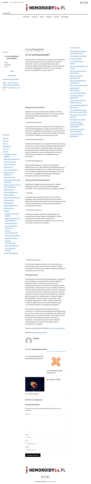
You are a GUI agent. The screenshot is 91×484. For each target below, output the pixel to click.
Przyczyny (35, 17)
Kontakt (22, 2)
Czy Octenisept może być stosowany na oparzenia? (34, 357)
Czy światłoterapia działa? (78, 56)
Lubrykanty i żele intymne (12, 198)
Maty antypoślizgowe (12, 246)
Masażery (7, 211)
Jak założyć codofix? (54, 379)
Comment (27, 414)
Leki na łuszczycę (9, 190)
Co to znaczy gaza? (32, 394)
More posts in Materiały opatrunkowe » (56, 351)
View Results (12, 75)
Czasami (7, 65)
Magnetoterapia (9, 200)
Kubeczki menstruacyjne (12, 159)
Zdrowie (5, 152)
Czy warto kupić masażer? (78, 93)
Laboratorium (8, 167)
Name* (27, 434)
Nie (6, 67)
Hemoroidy (26, 17)
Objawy (42, 17)
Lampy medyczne (9, 177)
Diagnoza (49, 17)
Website (27, 447)
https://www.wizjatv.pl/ (57, 328)
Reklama (16, 2)
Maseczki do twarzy (11, 223)
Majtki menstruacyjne (11, 206)
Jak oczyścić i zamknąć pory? (79, 85)
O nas (11, 2)
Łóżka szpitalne (9, 195)
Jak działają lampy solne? (78, 120)
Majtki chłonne (8, 203)
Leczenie (56, 17)
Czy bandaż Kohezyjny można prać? (55, 372)
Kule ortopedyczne (10, 162)
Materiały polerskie (11, 238)
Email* (26, 441)
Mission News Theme (40, 481)
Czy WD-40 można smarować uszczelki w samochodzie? (77, 124)
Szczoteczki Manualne (11, 253)
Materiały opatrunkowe (12, 235)
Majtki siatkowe (9, 208)
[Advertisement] (46, 33)
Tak (6, 63)
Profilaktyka (64, 17)
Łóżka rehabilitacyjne (10, 192)
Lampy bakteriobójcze (11, 170)
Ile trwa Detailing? (76, 59)
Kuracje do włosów (10, 164)
